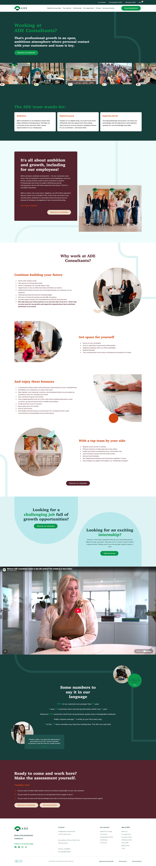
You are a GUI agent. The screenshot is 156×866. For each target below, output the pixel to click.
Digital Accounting (106, 831)
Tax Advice (103, 834)
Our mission (102, 2)
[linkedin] (19, 847)
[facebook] (15, 847)
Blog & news (125, 846)
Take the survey (109, 553)
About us (125, 831)
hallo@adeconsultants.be (66, 831)
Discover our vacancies (26, 53)
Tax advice (67, 8)
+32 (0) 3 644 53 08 (64, 834)
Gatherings (77, 8)
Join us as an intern (50, 805)
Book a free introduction (23, 835)
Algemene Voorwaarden (106, 861)
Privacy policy (123, 861)
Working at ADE (130, 2)
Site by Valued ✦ (137, 861)
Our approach (88, 8)
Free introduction (131, 8)
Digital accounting (54, 8)
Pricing (98, 8)
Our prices (103, 843)
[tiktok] (26, 847)
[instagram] (22, 847)
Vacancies (125, 843)
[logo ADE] (30, 828)
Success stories (108, 8)
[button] (18, 861)
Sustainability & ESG (115, 2)
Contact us (18, 838)
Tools (123, 848)
